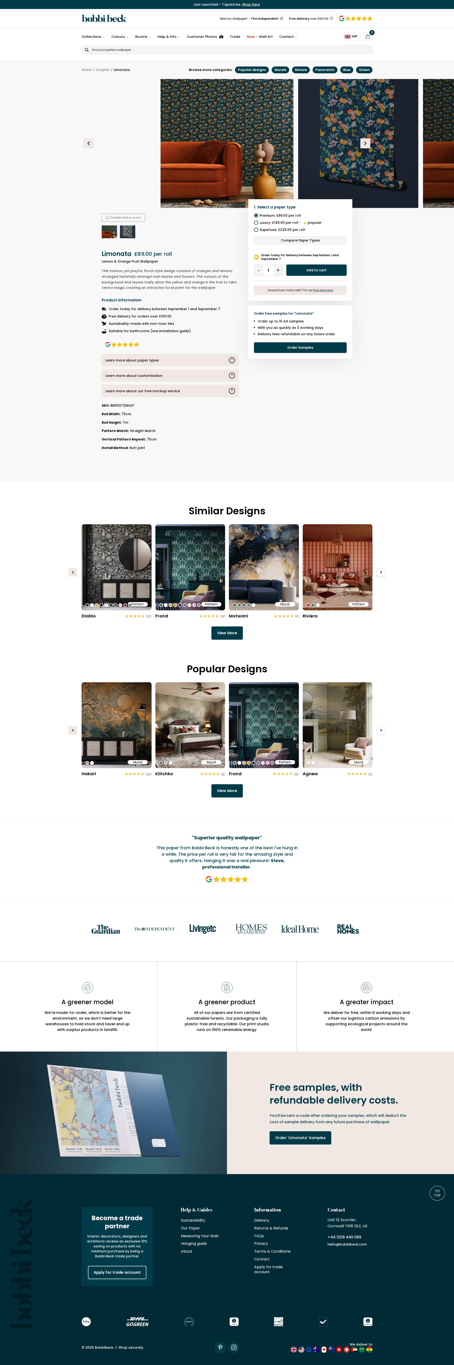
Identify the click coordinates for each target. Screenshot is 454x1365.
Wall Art (260, 36)
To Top (437, 1193)
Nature (301, 69)
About (186, 1251)
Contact (286, 36)
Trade (235, 36)
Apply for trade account (117, 1272)
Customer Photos (202, 36)
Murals (280, 69)
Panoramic (325, 69)
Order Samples (300, 347)
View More (227, 633)
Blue (346, 69)
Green (364, 69)
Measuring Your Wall (199, 1236)
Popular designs (252, 69)
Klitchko (164, 774)
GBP (355, 36)
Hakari (89, 774)
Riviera (310, 616)
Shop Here (251, 4)
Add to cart (316, 270)
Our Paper (190, 1228)
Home (87, 70)
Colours (118, 36)
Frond (161, 616)
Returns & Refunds (271, 1228)
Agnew (310, 774)
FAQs (259, 1236)
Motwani (238, 616)
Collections (91, 36)
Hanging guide (194, 1243)
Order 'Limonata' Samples (300, 1137)
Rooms (141, 36)
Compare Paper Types (300, 240)
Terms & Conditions (272, 1251)
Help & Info (167, 36)
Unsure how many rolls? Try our (300, 290)
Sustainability (193, 1220)
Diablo (89, 616)
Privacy (261, 1243)
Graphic (103, 70)
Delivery (261, 1220)
